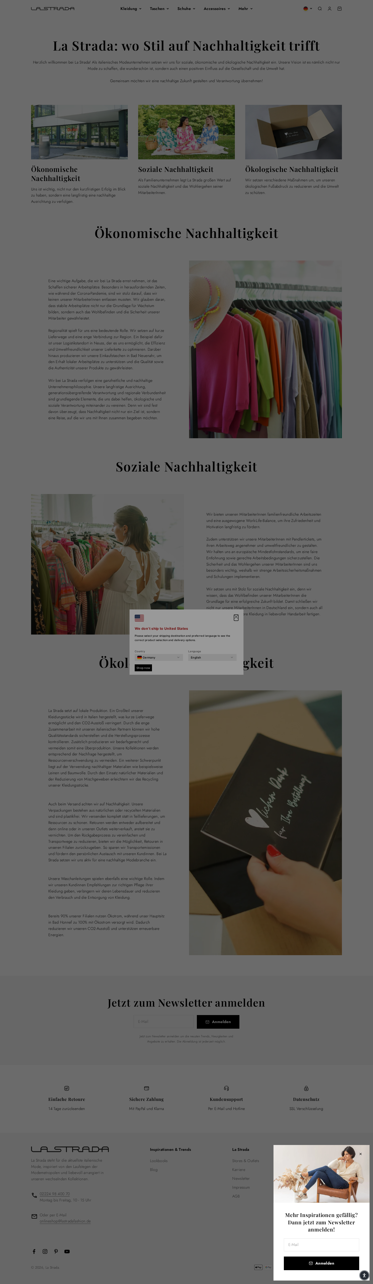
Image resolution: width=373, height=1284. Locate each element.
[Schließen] (361, 1154)
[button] (364, 1275)
